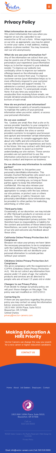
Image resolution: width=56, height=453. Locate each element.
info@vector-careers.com (22, 450)
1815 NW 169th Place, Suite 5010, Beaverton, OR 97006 (28, 415)
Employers (36, 387)
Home (9, 387)
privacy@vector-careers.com (18, 315)
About (16, 387)
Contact (46, 387)
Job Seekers (25, 387)
